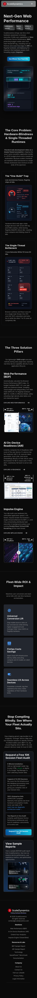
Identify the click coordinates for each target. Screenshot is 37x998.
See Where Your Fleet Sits (18, 59)
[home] (13, 3)
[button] (32, 4)
